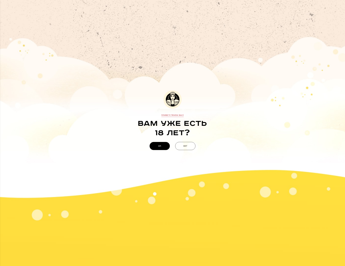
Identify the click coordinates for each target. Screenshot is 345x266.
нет (185, 146)
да (159, 146)
